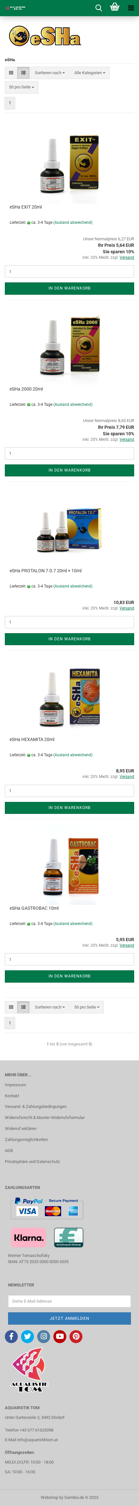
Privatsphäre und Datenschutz (32, 1161)
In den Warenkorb (69, 288)
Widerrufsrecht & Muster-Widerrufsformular (45, 1117)
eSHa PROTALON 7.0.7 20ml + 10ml (45, 570)
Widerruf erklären (21, 1128)
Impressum (15, 1084)
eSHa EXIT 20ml (26, 207)
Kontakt (12, 1095)
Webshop (49, 1497)
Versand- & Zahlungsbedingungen (36, 1106)
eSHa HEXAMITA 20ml (32, 739)
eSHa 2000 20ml (26, 389)
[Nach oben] (121, 1496)
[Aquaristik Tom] (13, 8)
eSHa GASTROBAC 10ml (34, 908)
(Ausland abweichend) (72, 222)
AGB (9, 1150)
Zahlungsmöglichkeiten (26, 1139)
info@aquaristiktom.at (37, 1439)
